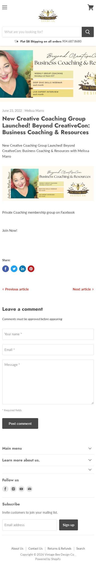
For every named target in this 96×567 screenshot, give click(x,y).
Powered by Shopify (48, 559)
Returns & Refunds (59, 548)
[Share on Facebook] (5, 268)
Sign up (68, 525)
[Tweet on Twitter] (14, 268)
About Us (17, 548)
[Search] (88, 32)
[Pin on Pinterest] (31, 268)
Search (80, 548)
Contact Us (35, 548)
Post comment (20, 423)
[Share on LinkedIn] (22, 268)
